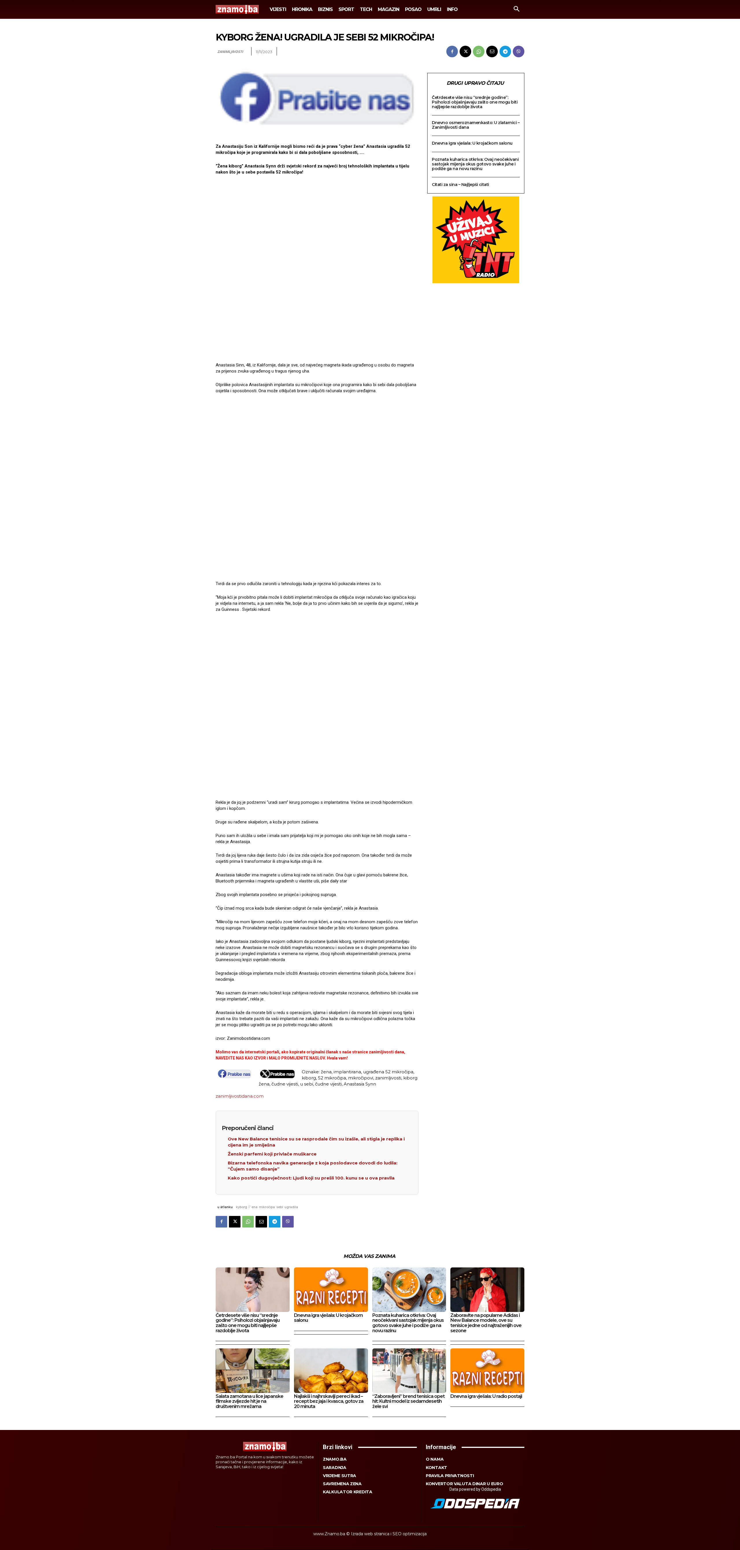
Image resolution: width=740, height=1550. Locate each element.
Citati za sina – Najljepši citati (460, 184)
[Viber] (518, 51)
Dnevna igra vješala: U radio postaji (486, 1396)
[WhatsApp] (478, 51)
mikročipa (267, 1207)
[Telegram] (505, 51)
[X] (465, 51)
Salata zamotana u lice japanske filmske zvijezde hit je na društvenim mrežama (249, 1401)
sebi (279, 1207)
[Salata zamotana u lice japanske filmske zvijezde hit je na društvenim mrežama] (253, 1370)
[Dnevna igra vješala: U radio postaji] (487, 1370)
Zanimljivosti (230, 51)
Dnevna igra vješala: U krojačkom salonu (472, 143)
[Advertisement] (317, 269)
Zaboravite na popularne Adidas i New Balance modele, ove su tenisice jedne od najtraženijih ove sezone (485, 1323)
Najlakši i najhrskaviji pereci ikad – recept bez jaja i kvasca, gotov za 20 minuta (328, 1401)
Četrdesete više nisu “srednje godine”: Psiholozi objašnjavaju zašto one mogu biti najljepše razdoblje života (474, 102)
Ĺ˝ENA (253, 1207)
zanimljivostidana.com (240, 1096)
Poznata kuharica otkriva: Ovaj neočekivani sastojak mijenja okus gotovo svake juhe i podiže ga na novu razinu (475, 164)
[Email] (492, 51)
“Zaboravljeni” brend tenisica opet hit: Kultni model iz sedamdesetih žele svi (408, 1401)
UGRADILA (291, 1207)
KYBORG (241, 1207)
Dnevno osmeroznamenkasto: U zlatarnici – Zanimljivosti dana (475, 125)
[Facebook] (452, 51)
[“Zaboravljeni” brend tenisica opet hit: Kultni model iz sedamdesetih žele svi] (409, 1370)
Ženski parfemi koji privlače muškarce (272, 1154)
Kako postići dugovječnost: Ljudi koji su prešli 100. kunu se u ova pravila (311, 1178)
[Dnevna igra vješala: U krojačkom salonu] (331, 1289)
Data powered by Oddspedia (475, 1489)
